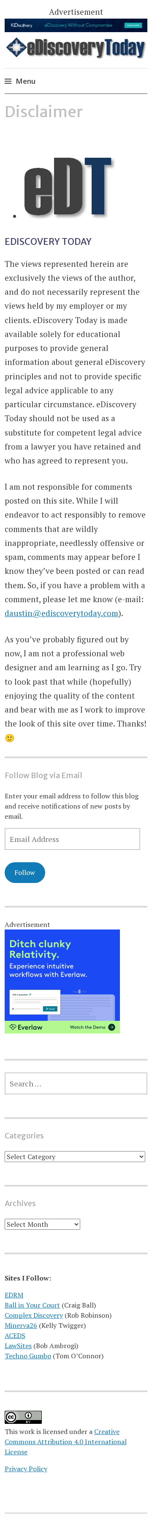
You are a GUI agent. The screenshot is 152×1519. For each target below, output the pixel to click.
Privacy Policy (26, 1468)
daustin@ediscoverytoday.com (61, 613)
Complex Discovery (34, 1315)
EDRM (14, 1295)
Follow (24, 872)
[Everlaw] (62, 1031)
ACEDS (15, 1335)
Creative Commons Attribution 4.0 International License (66, 1441)
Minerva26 (21, 1325)
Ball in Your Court (32, 1305)
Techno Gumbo (28, 1355)
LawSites (18, 1345)
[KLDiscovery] (76, 29)
